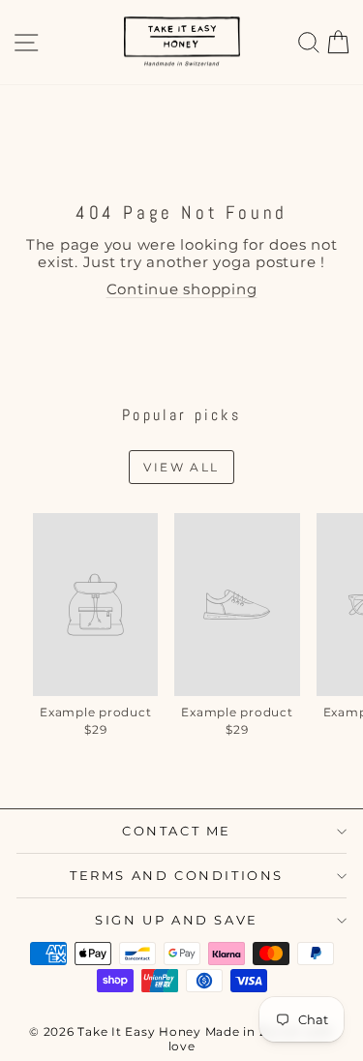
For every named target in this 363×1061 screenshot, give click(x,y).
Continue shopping (181, 289)
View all (181, 467)
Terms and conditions (177, 875)
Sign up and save (176, 919)
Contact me (176, 830)
